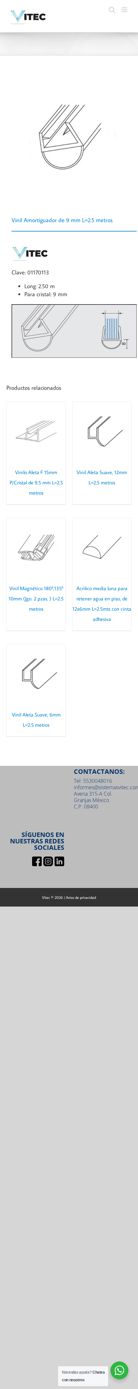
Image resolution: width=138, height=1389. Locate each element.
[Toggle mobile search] (112, 9)
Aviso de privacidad (81, 897)
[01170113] (69, 137)
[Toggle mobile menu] (125, 9)
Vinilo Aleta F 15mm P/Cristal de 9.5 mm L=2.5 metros (36, 482)
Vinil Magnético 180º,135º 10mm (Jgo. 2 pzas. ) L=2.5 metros (36, 598)
